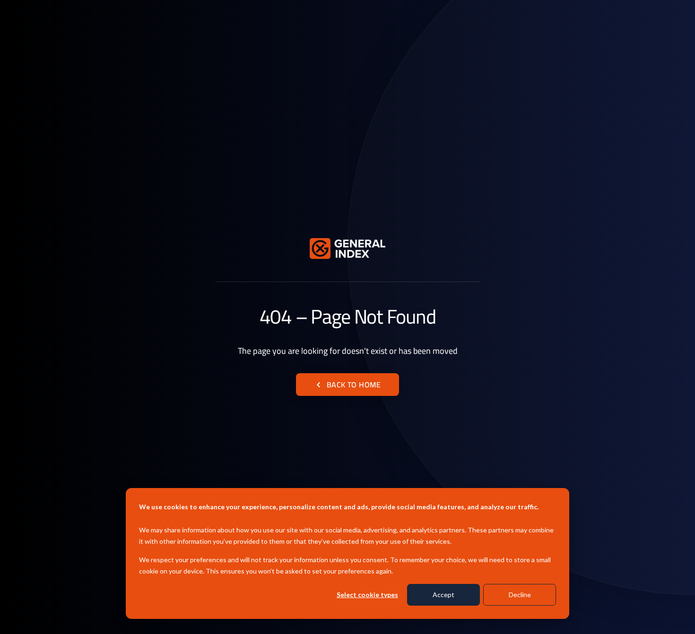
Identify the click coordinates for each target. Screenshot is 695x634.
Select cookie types (367, 595)
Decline (520, 595)
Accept (443, 595)
